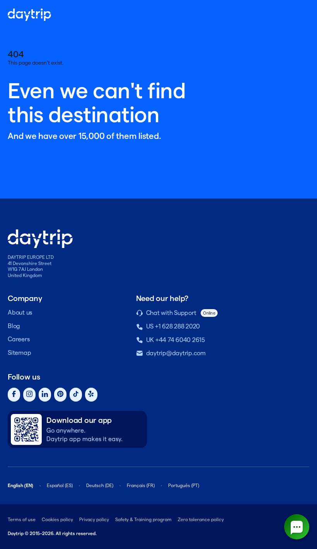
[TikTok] (76, 395)
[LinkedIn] (45, 395)
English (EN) (20, 485)
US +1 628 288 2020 (173, 326)
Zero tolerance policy (201, 519)
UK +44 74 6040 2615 (175, 340)
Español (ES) (60, 485)
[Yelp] (91, 395)
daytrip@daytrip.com (176, 353)
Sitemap (19, 352)
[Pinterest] (60, 395)
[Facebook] (14, 395)
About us (20, 312)
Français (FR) (141, 485)
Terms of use (22, 519)
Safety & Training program (143, 519)
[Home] (29, 15)
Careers (18, 339)
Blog (14, 326)
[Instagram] (29, 395)
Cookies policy (57, 519)
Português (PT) (183, 485)
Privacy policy (94, 519)
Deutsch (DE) (99, 485)
